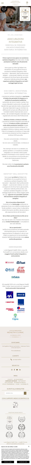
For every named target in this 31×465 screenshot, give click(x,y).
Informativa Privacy (20, 382)
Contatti (10, 379)
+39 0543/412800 (17, 359)
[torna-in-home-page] (15, 3)
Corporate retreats (11, 381)
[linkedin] (20, 370)
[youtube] (17, 370)
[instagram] (11, 370)
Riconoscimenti (18, 379)
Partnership (22, 381)
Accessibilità (24, 384)
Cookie (17, 384)
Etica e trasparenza (8, 384)
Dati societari (9, 382)
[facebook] (14, 370)
